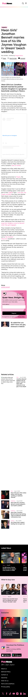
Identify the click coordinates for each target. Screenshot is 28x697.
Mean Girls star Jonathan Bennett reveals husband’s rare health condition (18, 504)
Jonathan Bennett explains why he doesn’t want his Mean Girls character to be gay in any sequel (21, 382)
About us (4, 668)
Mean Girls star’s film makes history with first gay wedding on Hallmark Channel (18, 495)
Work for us (4, 680)
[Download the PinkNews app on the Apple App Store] (6, 655)
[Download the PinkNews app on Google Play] (17, 655)
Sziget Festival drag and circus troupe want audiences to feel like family (11, 633)
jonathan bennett (5, 287)
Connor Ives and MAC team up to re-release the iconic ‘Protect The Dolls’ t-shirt (10, 600)
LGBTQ (10, 192)
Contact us (4, 674)
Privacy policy (5, 686)
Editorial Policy (5, 671)
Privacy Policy (21, 316)
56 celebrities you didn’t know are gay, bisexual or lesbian (18, 324)
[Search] (23, 3)
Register (14, 313)
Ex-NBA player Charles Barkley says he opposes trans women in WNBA (9, 569)
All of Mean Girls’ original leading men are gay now (18, 523)
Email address (8, 304)
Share (4, 58)
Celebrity (4, 27)
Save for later (13, 58)
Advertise (4, 677)
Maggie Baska (19, 55)
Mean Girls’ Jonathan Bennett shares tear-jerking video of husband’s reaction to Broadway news (18, 515)
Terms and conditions (7, 683)
